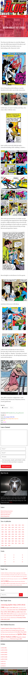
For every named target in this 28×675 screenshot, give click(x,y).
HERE (11, 502)
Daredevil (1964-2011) (14, 609)
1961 (9, 525)
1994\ (6, 536)
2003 (16, 538)
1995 (9, 536)
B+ (5, 557)
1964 (19, 525)
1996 (13, 536)
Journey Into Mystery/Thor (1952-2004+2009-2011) (12, 615)
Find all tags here (5, 516)
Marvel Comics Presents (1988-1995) (9, 617)
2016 (13, 543)
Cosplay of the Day (5, 578)
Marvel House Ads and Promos (16, 581)
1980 (4, 420)
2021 (6, 545)
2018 (19, 543)
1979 (23, 529)
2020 (2, 545)
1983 (13, 532)
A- (22, 555)
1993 (23, 534)
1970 (16, 527)
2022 (9, 545)
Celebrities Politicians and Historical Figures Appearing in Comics (13, 573)
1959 (2, 525)
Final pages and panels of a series (16, 578)
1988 (6, 534)
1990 (13, 534)
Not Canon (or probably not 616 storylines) (12, 585)
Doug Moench (20, 413)
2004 (19, 538)
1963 (16, 525)
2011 (19, 541)
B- (5, 415)
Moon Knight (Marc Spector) (12, 418)
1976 (13, 529)
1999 (23, 536)
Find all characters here (7, 511)
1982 (9, 532)
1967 (6, 527)
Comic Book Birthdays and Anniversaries (10, 574)
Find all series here (5, 514)
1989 (9, 534)
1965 (23, 525)
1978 (19, 529)
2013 (2, 543)
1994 (2, 536)
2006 (2, 541)
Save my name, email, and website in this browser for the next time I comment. (13, 461)
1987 (2, 534)
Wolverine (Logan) (16, 639)
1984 (16, 532)
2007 (6, 541)
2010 (16, 541)
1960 (6, 525)
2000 (6, 538)
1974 (6, 529)
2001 (9, 538)
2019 (23, 543)
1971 (19, 527)
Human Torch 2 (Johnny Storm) (13, 630)
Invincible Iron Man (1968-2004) (20, 613)
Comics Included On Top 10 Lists (20, 576)
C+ (5, 559)
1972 (23, 527)
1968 (9, 527)
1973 (2, 529)
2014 (6, 543)
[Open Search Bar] (26, 16)
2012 (23, 541)
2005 (23, 538)
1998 (19, 536)
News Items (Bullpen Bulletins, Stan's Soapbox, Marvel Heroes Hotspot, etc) (14, 583)
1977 (16, 529)
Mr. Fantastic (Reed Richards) (10, 634)
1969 (13, 527)
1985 (19, 532)
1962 (13, 525)
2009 (13, 541)
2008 (9, 541)
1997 (16, 536)
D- (22, 561)
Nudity (4, 422)
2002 (13, 538)
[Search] (21, 594)
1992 (19, 534)
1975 (9, 529)
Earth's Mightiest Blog (10, 671)
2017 (16, 543)
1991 (16, 534)
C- (22, 559)
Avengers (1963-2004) (11, 607)
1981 (6, 532)
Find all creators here (6, 513)
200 (2, 538)
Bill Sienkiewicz (10, 413)
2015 (9, 543)
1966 (2, 527)
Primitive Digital (14, 672)
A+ (5, 555)
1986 (23, 532)
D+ (5, 561)
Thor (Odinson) (6, 639)
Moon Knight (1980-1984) (9, 417)
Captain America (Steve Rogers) (11, 628)
